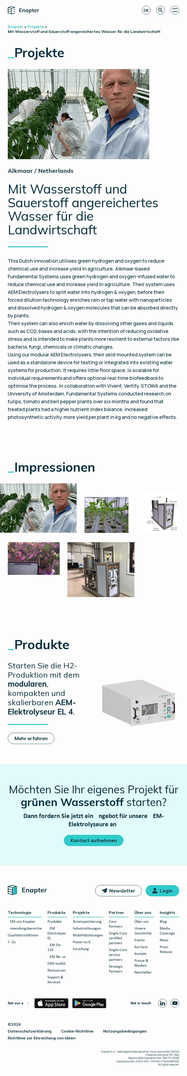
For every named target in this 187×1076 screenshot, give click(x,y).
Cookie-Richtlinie (77, 1031)
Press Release (166, 949)
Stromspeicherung (87, 922)
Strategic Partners (116, 969)
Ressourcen (56, 971)
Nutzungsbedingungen (125, 1031)
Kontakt (140, 954)
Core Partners (115, 924)
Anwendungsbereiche (25, 929)
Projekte (81, 912)
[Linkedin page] (162, 1003)
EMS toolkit (56, 964)
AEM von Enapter (21, 922)
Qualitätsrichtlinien (23, 935)
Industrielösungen (87, 929)
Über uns (142, 912)
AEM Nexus (56, 957)
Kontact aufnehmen (93, 840)
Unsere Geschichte (143, 931)
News (164, 940)
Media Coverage (167, 931)
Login (166, 891)
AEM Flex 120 (54, 947)
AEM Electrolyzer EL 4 (56, 933)
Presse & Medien (141, 963)
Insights (167, 912)
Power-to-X (81, 942)
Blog (163, 922)
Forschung (81, 949)
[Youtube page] (175, 1003)
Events (139, 940)
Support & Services (55, 979)
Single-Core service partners (118, 955)
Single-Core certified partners (118, 938)
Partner (116, 912)
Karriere (141, 947)
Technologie (19, 912)
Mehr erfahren (31, 738)
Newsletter (122, 891)
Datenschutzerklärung (29, 1031)
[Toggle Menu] (175, 10)
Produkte (56, 912)
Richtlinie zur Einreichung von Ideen (41, 1037)
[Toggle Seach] (160, 10)
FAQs (12, 942)
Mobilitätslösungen (88, 935)
